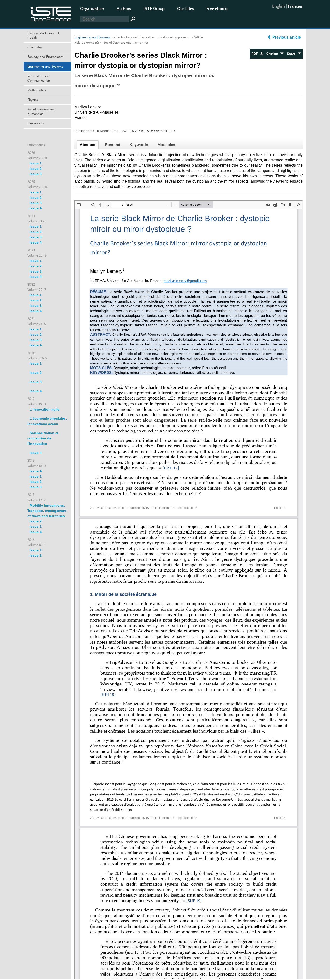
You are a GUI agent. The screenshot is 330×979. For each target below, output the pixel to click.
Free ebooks (217, 8)
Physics (32, 99)
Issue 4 (36, 208)
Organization (92, 8)
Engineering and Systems (45, 66)
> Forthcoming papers (171, 37)
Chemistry (34, 47)
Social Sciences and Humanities (41, 111)
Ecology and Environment (45, 57)
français (295, 6)
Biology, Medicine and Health (43, 35)
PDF (255, 54)
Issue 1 (36, 163)
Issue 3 (36, 174)
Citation (273, 54)
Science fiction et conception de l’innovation (42, 438)
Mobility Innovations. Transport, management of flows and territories (46, 510)
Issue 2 (36, 169)
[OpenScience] (51, 13)
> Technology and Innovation (132, 37)
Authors (124, 8)
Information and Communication (38, 78)
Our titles (185, 8)
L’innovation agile (44, 409)
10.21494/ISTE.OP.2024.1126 (153, 131)
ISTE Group (154, 8)
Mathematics (36, 90)
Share (292, 54)
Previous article (286, 37)
